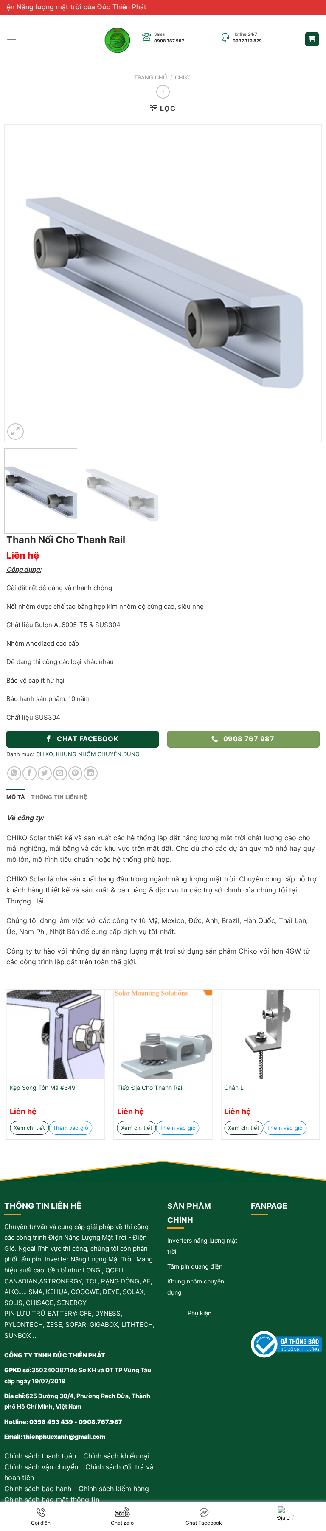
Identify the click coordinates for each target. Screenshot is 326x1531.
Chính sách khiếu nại (116, 1456)
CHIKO (183, 77)
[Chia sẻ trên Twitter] (45, 773)
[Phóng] (15, 431)
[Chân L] (270, 1034)
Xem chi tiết (29, 1127)
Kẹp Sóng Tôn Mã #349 (43, 1087)
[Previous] (21, 283)
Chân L (234, 1087)
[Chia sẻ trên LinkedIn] (91, 773)
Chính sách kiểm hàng (114, 1488)
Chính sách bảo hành (37, 1488)
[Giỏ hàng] (312, 39)
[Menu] (11, 39)
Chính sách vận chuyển (41, 1467)
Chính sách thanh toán (40, 1456)
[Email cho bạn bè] (60, 773)
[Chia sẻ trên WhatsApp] (14, 773)
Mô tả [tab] (15, 797)
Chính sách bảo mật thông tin (51, 1499)
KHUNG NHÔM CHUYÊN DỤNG (98, 754)
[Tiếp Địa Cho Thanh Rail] (163, 1034)
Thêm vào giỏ (70, 1127)
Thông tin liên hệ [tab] (59, 797)
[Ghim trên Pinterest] (75, 773)
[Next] (304, 283)
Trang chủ (150, 77)
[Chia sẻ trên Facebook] (29, 773)
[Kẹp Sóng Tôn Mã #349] (56, 1034)
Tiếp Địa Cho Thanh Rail (150, 1087)
